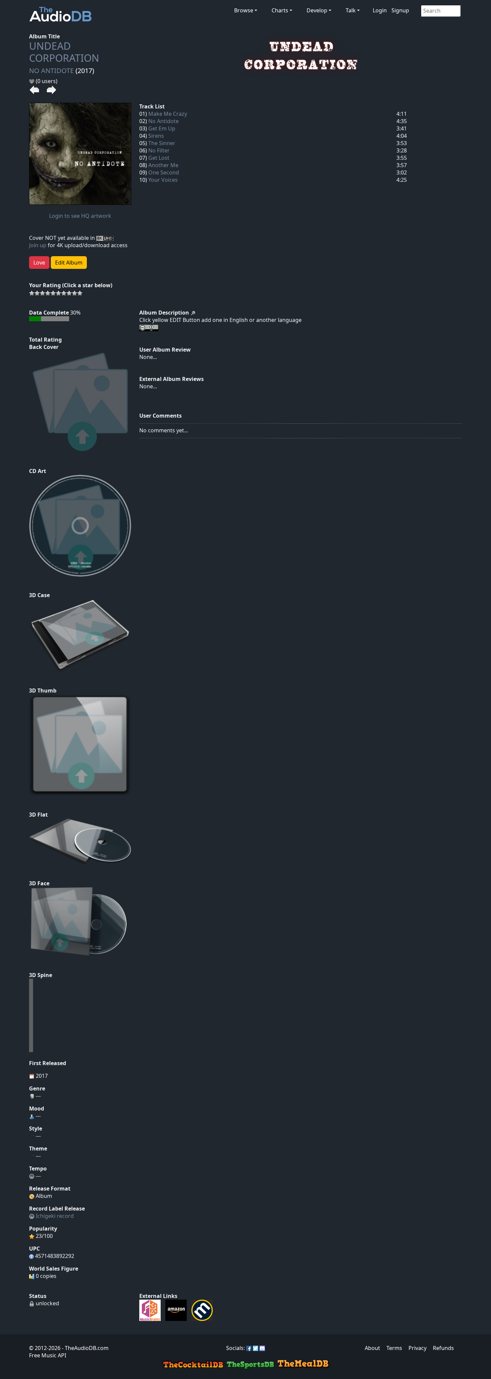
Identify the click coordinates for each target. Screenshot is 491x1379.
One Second (163, 172)
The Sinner (161, 143)
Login (380, 10)
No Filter (159, 150)
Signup (400, 10)
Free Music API (47, 1355)
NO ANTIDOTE (51, 70)
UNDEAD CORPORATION (64, 52)
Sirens (156, 135)
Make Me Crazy (167, 113)
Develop (317, 10)
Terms (394, 1348)
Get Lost (158, 157)
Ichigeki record (55, 1216)
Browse (243, 10)
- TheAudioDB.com (84, 1348)
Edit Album (69, 262)
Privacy (417, 1348)
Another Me (163, 165)
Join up (37, 245)
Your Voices (163, 179)
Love (39, 262)
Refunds (443, 1348)
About (372, 1348)
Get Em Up (161, 128)
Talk (351, 10)
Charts (280, 10)
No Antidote (163, 121)
